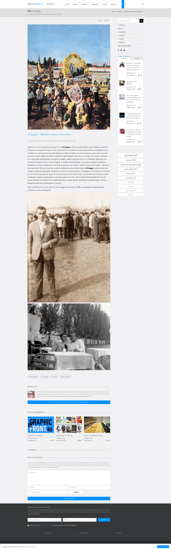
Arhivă (49, 4)
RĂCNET (75, 4)
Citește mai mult (32, 547)
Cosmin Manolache (34, 141)
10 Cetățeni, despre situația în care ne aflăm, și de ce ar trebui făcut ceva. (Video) (133, 116)
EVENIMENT (95, 4)
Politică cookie (84, 533)
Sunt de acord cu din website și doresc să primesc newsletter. (53, 525)
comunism (54, 376)
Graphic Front (89, 438)
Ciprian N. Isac (33, 438)
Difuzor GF (131, 121)
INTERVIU (113, 4)
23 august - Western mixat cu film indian (133, 11)
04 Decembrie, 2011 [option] (69, 438)
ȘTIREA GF (84, 4)
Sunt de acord (163, 547)
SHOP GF (67, 4)
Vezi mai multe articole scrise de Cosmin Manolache (69, 402)
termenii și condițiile (45, 525)
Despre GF (48, 533)
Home (113, 11)
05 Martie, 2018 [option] (41, 438)
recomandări (119, 11)
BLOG (57, 4)
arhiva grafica (44, 376)
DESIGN (104, 4)
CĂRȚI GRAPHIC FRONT (124, 46)
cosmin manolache (65, 376)
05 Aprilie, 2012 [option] (97, 438)
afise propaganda (33, 376)
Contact (119, 533)
